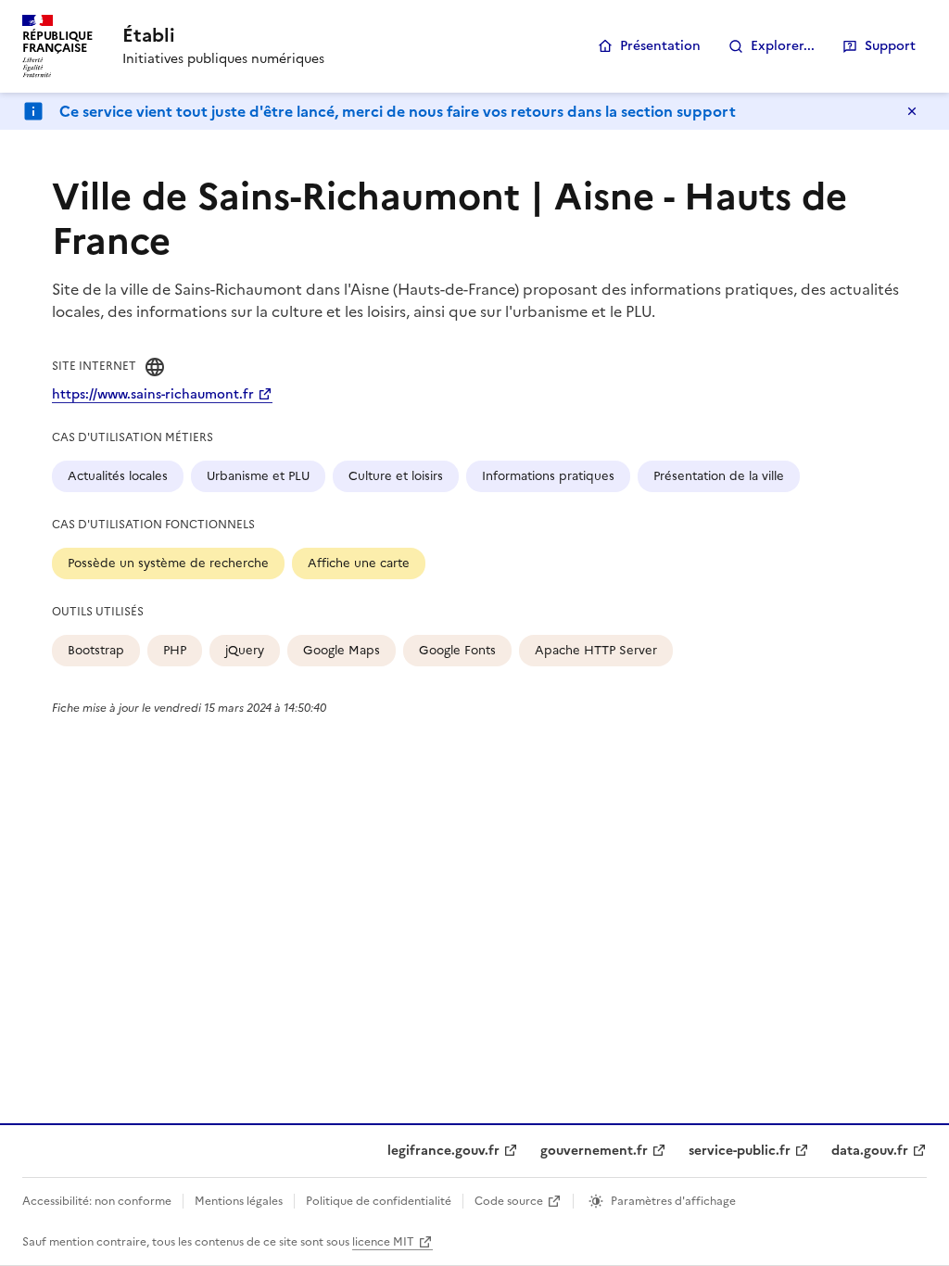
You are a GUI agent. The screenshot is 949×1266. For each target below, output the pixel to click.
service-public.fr (740, 1150)
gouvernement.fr (594, 1150)
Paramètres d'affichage (673, 1201)
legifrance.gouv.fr (443, 1150)
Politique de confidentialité (378, 1201)
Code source (508, 1201)
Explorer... (783, 46)
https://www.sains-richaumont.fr (153, 394)
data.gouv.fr (869, 1150)
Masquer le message (912, 111)
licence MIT (383, 1242)
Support (890, 46)
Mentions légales (239, 1201)
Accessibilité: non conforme (96, 1201)
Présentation (660, 46)
